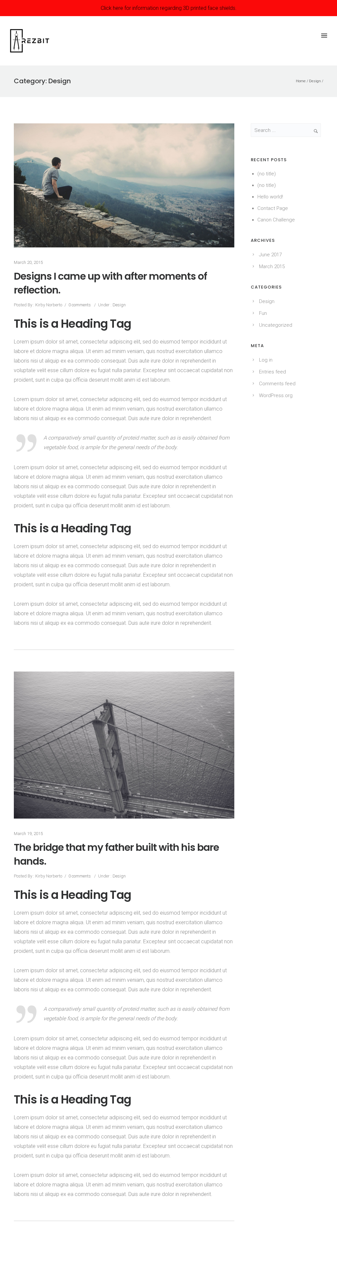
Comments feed (277, 384)
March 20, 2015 (28, 262)
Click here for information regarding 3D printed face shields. (169, 8)
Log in (265, 360)
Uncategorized (275, 325)
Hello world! (270, 197)
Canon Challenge (276, 220)
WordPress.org (276, 395)
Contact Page (272, 208)
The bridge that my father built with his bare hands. (116, 854)
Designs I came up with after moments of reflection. (110, 283)
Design (315, 81)
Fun (263, 313)
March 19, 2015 (28, 833)
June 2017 (270, 255)
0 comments (79, 304)
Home (301, 81)
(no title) (266, 174)
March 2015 (272, 266)
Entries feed (272, 372)
